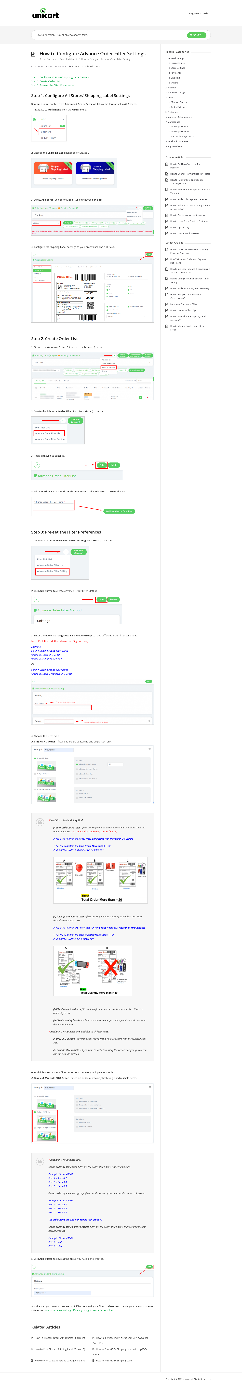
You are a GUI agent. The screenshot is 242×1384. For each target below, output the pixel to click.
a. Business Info (177, 62)
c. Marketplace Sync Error (181, 136)
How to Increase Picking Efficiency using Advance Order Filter (78, 1310)
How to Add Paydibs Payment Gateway (189, 288)
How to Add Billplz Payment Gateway (188, 199)
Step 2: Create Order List (45, 81)
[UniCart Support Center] (45, 13)
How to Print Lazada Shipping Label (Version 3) (60, 1360)
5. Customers (171, 111)
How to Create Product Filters (184, 233)
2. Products (170, 87)
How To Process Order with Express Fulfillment (60, 1337)
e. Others (173, 82)
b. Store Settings (177, 67)
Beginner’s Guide (198, 13)
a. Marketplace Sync (179, 126)
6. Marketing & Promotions (178, 116)
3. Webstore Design (175, 92)
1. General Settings (174, 58)
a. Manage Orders (178, 102)
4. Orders (49, 59)
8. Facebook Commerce (176, 141)
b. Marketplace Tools (179, 131)
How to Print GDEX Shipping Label (114, 1360)
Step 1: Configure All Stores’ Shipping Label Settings (60, 77)
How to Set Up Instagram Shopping (187, 215)
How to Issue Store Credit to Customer (189, 221)
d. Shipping (174, 77)
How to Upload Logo (180, 227)
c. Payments (175, 72)
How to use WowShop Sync (184, 310)
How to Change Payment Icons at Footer (190, 173)
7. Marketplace (172, 121)
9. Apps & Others (173, 146)
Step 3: (52, 85)
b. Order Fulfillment (67, 59)
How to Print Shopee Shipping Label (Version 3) (60, 1349)
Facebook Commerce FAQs (183, 304)
